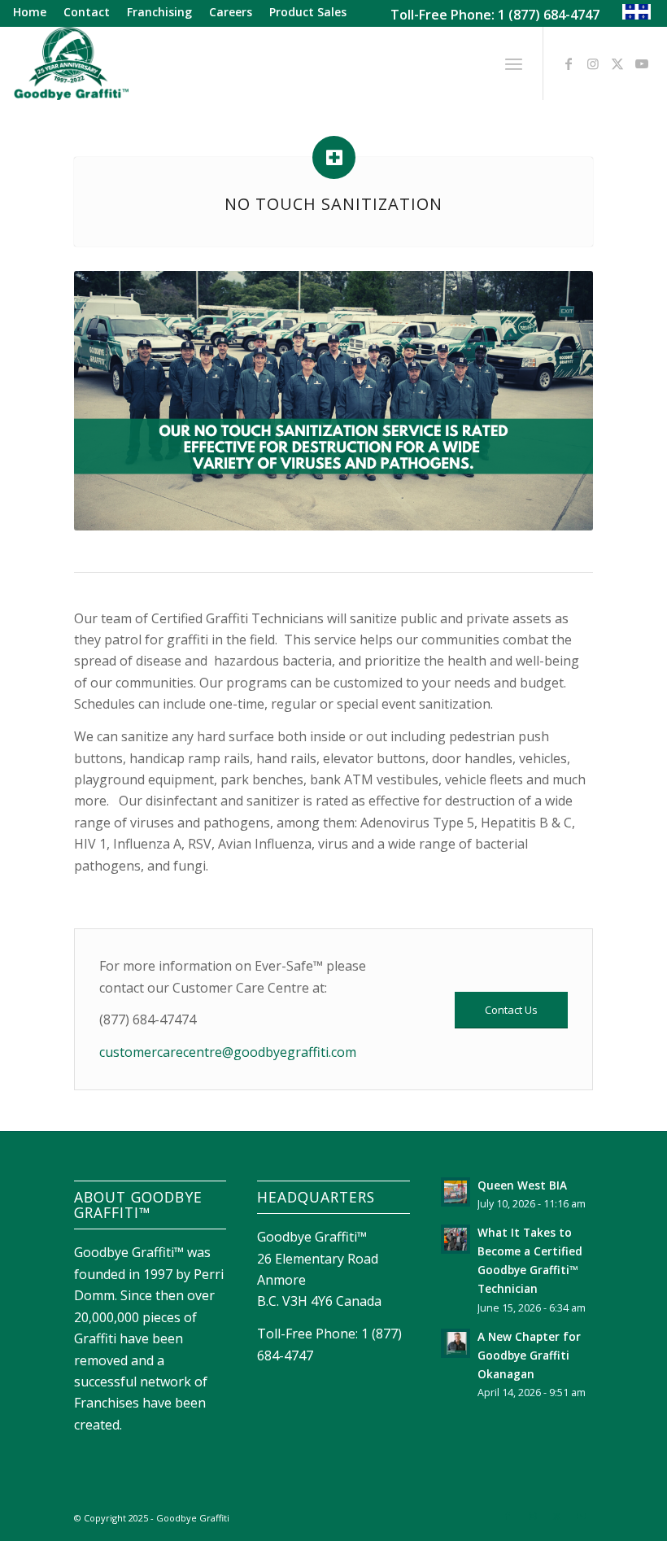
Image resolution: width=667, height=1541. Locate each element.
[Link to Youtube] (642, 63)
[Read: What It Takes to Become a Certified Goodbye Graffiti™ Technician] (455, 1239)
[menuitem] (34, 12)
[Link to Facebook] (568, 63)
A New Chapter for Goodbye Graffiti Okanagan (529, 1355)
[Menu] (513, 63)
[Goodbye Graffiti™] (70, 63)
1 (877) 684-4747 (548, 15)
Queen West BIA (522, 1185)
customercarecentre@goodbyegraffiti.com (227, 1052)
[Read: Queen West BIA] (455, 1192)
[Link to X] (617, 63)
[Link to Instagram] (593, 63)
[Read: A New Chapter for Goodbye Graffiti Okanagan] (455, 1343)
